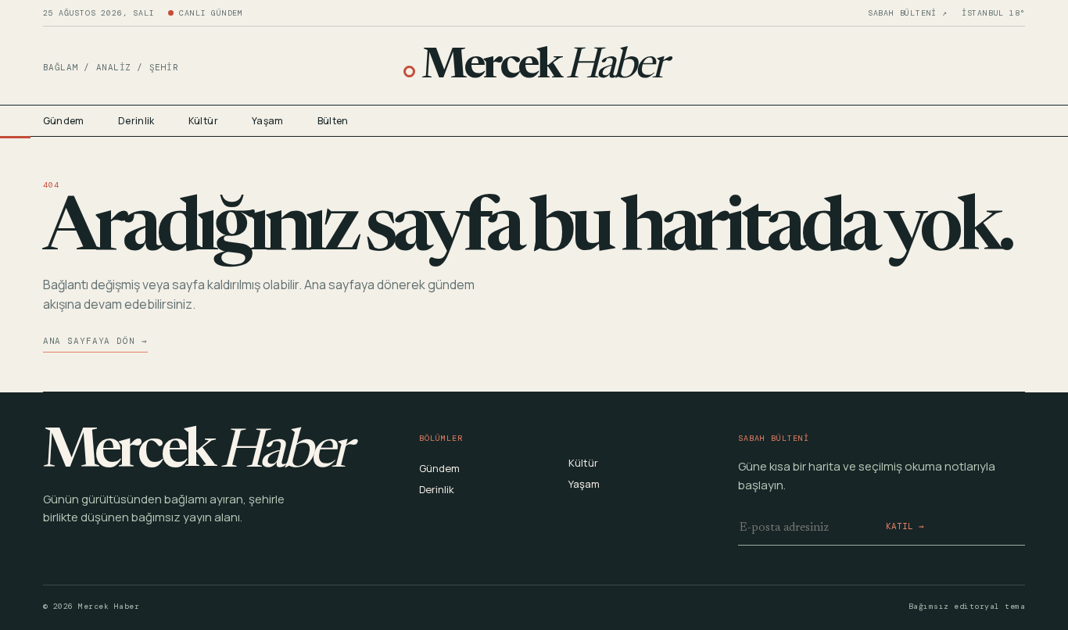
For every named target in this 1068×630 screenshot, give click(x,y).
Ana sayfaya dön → (95, 340)
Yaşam (268, 120)
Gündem (63, 120)
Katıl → (905, 526)
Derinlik (136, 120)
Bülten (333, 120)
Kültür (203, 120)
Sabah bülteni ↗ (908, 13)
